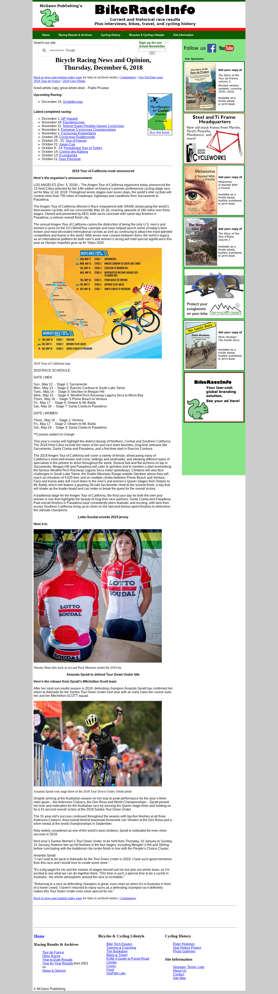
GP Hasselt (69, 118)
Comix (111, 966)
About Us (179, 970)
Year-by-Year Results (58, 963)
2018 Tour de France (47, 81)
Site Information (183, 34)
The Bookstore (117, 951)
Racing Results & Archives (75, 34)
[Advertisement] (213, 448)
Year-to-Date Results (57, 959)
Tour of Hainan (76, 140)
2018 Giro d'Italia (74, 81)
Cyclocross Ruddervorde (77, 137)
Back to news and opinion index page (58, 77)
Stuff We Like (116, 973)
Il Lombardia (68, 155)
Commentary (128, 77)
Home (46, 34)
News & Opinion (54, 970)
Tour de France (53, 952)
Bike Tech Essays (119, 944)
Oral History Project (187, 947)
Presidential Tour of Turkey (83, 148)
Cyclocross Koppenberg (78, 133)
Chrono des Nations (73, 151)
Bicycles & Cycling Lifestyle (146, 34)
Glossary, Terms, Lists (188, 967)
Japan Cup (67, 144)
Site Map (179, 978)
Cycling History (110, 34)
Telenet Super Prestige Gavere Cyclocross (93, 126)
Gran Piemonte (70, 159)
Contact (178, 974)
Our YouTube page (151, 77)
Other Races (51, 956)
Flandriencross (73, 122)
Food (110, 969)
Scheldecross (73, 101)
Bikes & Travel (116, 955)
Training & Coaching (121, 947)
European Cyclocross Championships (88, 129)
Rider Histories (184, 944)
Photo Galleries (184, 951)
